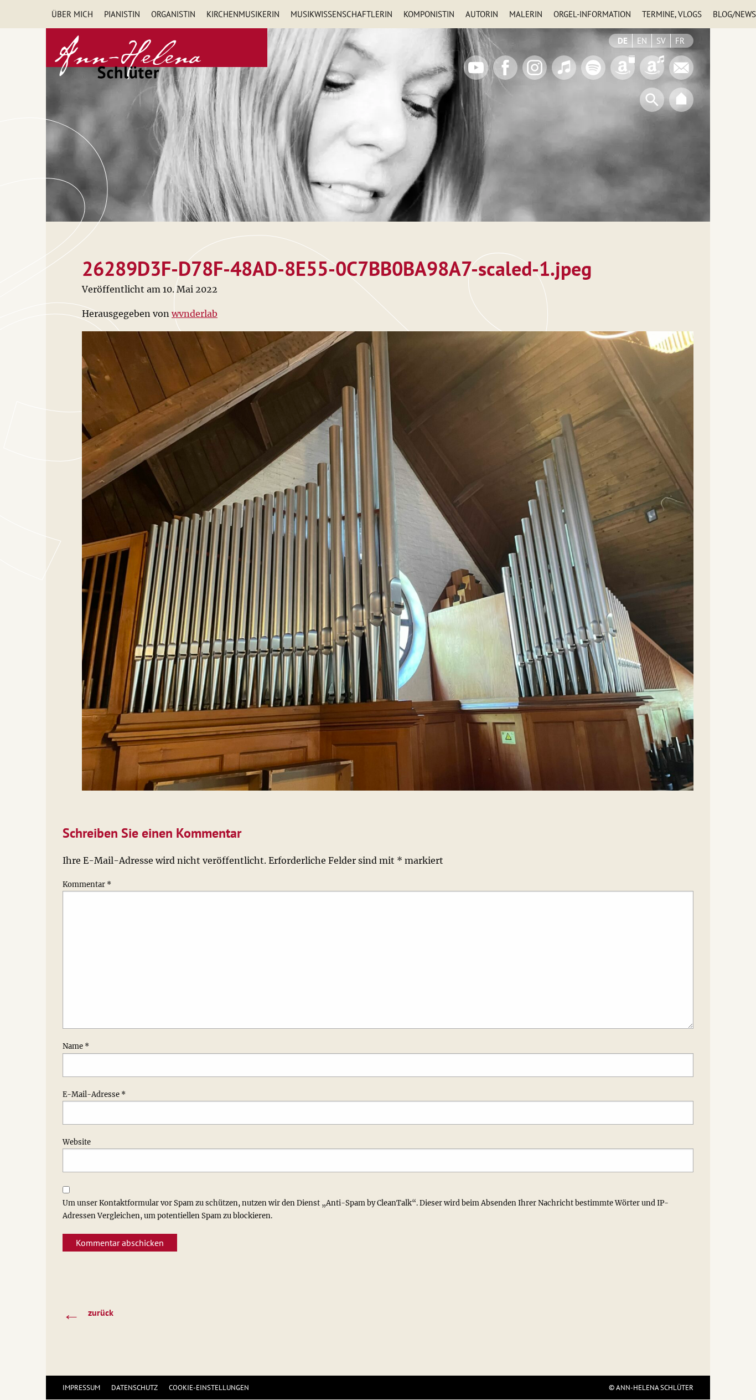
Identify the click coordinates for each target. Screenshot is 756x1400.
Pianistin (122, 14)
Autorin (481, 14)
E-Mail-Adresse (94, 1094)
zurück (88, 1313)
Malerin (525, 14)
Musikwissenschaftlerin (341, 14)
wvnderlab (195, 313)
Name (76, 1046)
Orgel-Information (592, 14)
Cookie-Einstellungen (209, 1387)
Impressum (81, 1387)
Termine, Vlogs (672, 14)
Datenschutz (134, 1387)
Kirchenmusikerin (242, 14)
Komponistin (428, 14)
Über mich (72, 14)
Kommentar (87, 884)
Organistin (173, 14)
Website (77, 1142)
